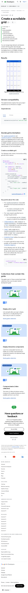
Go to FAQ (14, 429)
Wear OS (3, 504)
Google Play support (5, 556)
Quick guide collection (9, 318)
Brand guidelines (15, 582)
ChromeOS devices (5, 506)
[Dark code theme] (24, 159)
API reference (4, 541)
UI (18, 6)
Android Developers (5, 10)
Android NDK (4, 546)
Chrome (3, 570)
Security (3, 469)
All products (4, 577)
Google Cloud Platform (6, 575)
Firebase (3, 572)
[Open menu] (2, 1)
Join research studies (6, 558)
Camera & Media (5, 491)
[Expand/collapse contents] (9, 27)
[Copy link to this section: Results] (8, 58)
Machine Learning (5, 486)
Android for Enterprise (6, 466)
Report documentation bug (7, 554)
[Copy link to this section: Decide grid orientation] (21, 133)
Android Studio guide (6, 536)
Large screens (4, 501)
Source (2, 471)
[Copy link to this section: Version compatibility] (20, 100)
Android (3, 464)
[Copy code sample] (26, 159)
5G (2, 495)
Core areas (12, 6)
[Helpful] (10, 15)
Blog (2, 475)
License (7, 582)
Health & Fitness (4, 488)
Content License (15, 446)
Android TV (3, 510)
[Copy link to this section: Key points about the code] (20, 200)
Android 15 (3, 521)
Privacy (2, 493)
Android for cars (5, 508)
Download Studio (5, 543)
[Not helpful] (12, 15)
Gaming (3, 484)
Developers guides (5, 539)
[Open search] (18, 2)
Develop (3, 6)
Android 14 (3, 523)
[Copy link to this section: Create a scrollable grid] (17, 151)
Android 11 (3, 530)
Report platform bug (5, 552)
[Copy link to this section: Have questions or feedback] (19, 416)
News (2, 473)
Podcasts (3, 478)
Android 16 (3, 519)
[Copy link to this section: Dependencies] (12, 109)
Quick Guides (6, 12)
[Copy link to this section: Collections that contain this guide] (7, 276)
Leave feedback (14, 433)
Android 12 (3, 528)
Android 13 (3, 526)
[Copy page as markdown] (12, 22)
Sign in (24, 1)
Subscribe (20, 586)
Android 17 (3, 517)
